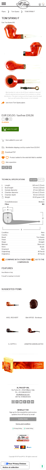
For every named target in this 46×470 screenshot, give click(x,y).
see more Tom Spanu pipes (15, 103)
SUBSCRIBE (23, 419)
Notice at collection (11, 467)
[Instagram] (13, 402)
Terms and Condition (23, 424)
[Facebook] (7, 167)
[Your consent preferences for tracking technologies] (42, 466)
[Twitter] (10, 167)
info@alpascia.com (23, 394)
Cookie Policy (29, 428)
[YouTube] (21, 402)
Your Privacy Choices (17, 464)
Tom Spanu (15, 11)
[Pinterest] (3, 167)
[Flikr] (32, 402)
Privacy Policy (18, 428)
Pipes (4, 11)
